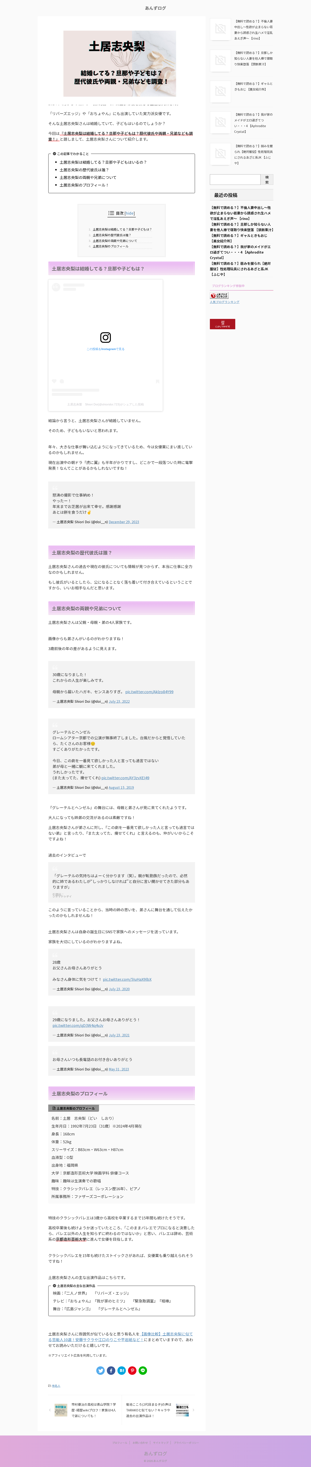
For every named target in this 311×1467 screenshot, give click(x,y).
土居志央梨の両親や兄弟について (114, 241)
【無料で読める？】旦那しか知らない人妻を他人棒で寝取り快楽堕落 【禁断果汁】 (253, 58)
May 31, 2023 (119, 1069)
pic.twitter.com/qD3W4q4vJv (77, 1025)
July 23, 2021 (119, 1034)
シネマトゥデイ (62, 896)
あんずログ (155, 8)
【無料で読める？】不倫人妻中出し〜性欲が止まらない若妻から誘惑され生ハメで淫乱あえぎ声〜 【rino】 (240, 213)
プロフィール (119, 1442)
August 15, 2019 (121, 787)
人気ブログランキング (224, 302)
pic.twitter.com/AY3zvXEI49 (125, 777)
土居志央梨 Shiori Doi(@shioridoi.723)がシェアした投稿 (105, 404)
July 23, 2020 (119, 988)
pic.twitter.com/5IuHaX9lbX (127, 979)
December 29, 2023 (124, 521)
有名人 (56, 1386)
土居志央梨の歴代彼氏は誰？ (111, 235)
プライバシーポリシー (186, 1442)
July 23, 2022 (119, 701)
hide (129, 213)
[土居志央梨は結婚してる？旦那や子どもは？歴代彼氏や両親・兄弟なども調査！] (121, 1370)
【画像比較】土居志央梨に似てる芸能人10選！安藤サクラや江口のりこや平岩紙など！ (120, 1336)
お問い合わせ (140, 1442)
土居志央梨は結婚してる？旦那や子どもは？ (121, 229)
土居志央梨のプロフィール (110, 246)
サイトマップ (160, 1442)
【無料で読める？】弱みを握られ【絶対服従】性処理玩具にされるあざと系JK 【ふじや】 (240, 269)
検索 (267, 179)
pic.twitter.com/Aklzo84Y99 (149, 691)
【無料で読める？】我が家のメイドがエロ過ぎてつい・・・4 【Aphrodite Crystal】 (240, 252)
